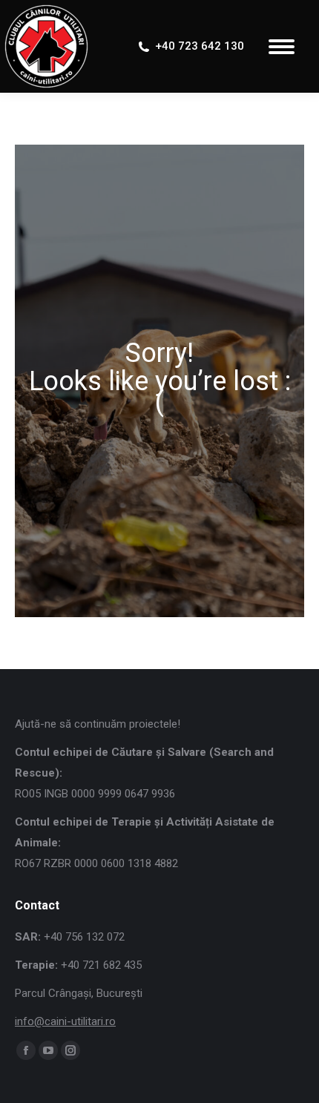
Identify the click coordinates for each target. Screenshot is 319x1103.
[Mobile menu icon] (281, 46)
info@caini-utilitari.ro (65, 1021)
